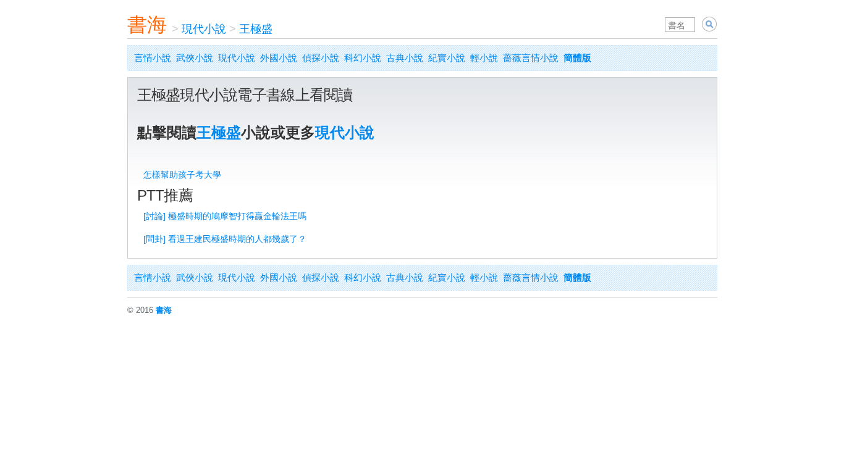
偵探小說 (320, 57)
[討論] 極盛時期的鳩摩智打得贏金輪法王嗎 (224, 216)
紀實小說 (446, 57)
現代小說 (204, 29)
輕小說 (484, 57)
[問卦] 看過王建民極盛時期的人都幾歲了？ (224, 239)
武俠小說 (194, 57)
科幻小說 (362, 57)
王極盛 (255, 29)
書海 (147, 25)
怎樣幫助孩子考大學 (182, 175)
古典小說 (404, 57)
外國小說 (278, 57)
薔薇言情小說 (531, 57)
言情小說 (152, 57)
